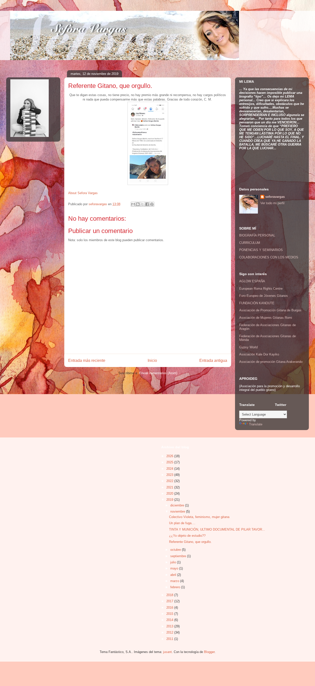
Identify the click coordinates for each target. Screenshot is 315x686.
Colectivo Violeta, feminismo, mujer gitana (199, 517)
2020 (170, 493)
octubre (176, 550)
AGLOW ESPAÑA (252, 281)
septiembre (178, 556)
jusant (167, 652)
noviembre (178, 511)
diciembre (177, 505)
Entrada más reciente (86, 360)
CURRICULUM (249, 243)
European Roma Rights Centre (261, 288)
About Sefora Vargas (83, 193)
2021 (170, 487)
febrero (175, 587)
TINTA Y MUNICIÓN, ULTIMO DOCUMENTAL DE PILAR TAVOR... (217, 529)
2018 (170, 595)
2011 (170, 639)
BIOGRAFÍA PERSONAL (257, 235)
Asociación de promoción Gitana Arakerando (270, 362)
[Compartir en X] (142, 204)
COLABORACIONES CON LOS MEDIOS (268, 257)
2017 (170, 601)
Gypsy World (248, 347)
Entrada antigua (213, 360)
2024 (170, 468)
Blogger (209, 652)
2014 (170, 620)
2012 (170, 632)
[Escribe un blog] (137, 204)
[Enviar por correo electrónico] (133, 204)
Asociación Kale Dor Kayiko (259, 354)
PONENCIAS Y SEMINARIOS (261, 250)
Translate (255, 424)
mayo (174, 568)
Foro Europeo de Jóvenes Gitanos (263, 296)
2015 (170, 614)
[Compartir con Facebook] (147, 204)
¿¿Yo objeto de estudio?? (187, 535)
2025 (170, 462)
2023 (170, 475)
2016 (170, 607)
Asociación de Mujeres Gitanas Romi (265, 317)
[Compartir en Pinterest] (151, 204)
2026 (170, 456)
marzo (175, 581)
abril (173, 575)
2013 (170, 626)
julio (173, 562)
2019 (170, 500)
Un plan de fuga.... (182, 523)
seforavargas (98, 204)
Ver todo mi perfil (272, 203)
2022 (170, 481)
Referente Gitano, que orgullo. (190, 542)
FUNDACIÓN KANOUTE (256, 303)
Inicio (152, 360)
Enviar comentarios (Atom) (158, 373)
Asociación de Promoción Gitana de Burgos (270, 310)
